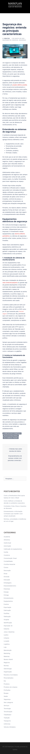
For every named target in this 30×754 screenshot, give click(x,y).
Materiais (7, 656)
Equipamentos (7, 40)
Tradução (7, 718)
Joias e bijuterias (9, 632)
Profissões (7, 690)
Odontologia (8, 668)
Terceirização (8, 711)
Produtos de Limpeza (10, 687)
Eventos (6, 604)
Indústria (6, 629)
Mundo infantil (8, 659)
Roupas (6, 693)
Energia (6, 592)
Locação (6, 641)
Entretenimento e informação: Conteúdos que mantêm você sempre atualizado (13, 514)
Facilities (6, 613)
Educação (7, 580)
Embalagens (7, 583)
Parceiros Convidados (11, 675)
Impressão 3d (8, 626)
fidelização (7, 616)
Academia (7, 537)
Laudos (6, 635)
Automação (7, 546)
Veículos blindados (10, 727)
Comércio (7, 555)
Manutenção (8, 650)
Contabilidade (8, 561)
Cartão (6, 552)
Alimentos (7, 540)
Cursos (6, 567)
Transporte (7, 721)
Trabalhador (7, 714)
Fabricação (7, 610)
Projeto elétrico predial (11, 435)
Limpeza (6, 638)
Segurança (22, 40)
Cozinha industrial (9, 564)
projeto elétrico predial (19, 85)
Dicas (5, 573)
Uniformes (7, 724)
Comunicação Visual (10, 558)
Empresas (7, 589)
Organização (8, 672)
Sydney (15, 749)
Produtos (7, 684)
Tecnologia (7, 708)
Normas (6, 665)
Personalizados (8, 678)
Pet (5, 681)
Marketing (7, 653)
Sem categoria (8, 702)
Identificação (8, 622)
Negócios (15, 40)
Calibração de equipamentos (13, 549)
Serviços (6, 705)
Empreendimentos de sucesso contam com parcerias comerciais (15, 458)
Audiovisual (7, 543)
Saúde (6, 696)
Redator (7, 38)
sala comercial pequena (10, 282)
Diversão (6, 576)
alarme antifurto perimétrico (12, 433)
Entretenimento (8, 598)
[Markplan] (15, 4)
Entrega (6, 595)
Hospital (6, 619)
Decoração (7, 570)
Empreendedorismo (10, 586)
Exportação (7, 607)
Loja (5, 647)
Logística (7, 644)
